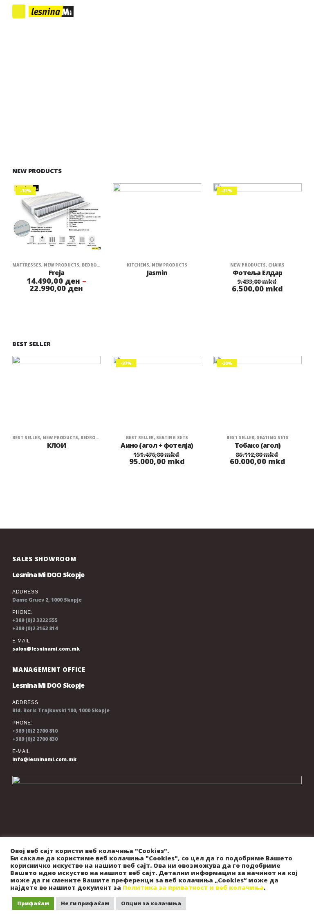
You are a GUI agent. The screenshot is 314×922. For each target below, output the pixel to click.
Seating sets (172, 437)
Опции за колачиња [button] (151, 903)
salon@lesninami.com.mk (46, 648)
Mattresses (26, 265)
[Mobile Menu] (18, 11)
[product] (157, 216)
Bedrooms (94, 265)
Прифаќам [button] (33, 903)
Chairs (276, 265)
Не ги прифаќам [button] (85, 903)
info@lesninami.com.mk (44, 759)
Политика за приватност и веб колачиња (193, 887)
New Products (61, 265)
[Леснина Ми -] (51, 12)
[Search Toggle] (291, 11)
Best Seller (26, 437)
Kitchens (138, 265)
